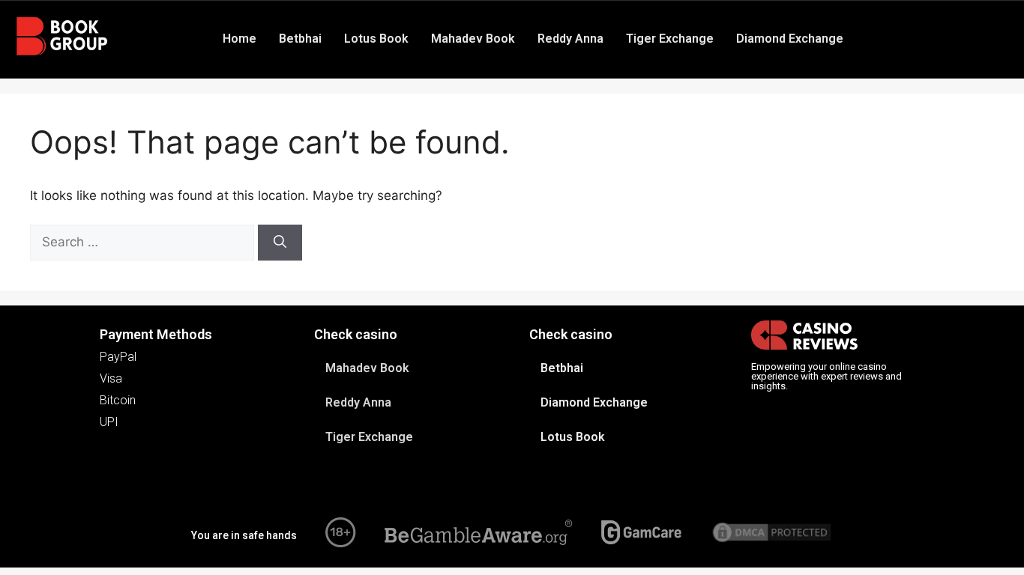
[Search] (280, 243)
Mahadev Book (473, 38)
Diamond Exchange (789, 38)
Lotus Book (376, 38)
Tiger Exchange (670, 38)
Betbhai (300, 38)
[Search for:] (144, 241)
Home (239, 38)
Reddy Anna (570, 38)
